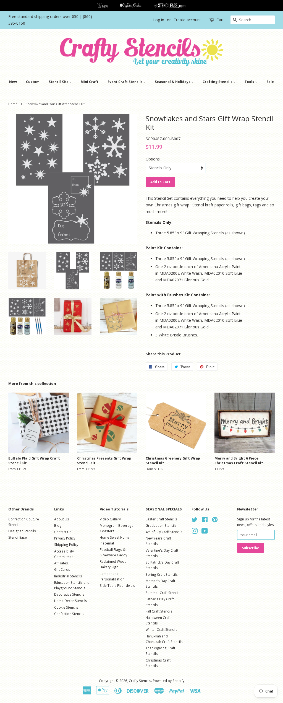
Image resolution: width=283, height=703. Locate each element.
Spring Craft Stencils (162, 574)
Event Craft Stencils (125, 81)
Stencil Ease (17, 537)
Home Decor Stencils (70, 600)
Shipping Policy (66, 544)
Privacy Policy (64, 538)
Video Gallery (110, 519)
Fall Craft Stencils (159, 611)
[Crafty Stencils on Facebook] (204, 520)
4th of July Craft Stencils (164, 532)
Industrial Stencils (68, 576)
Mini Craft (89, 81)
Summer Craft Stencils (163, 592)
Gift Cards (62, 569)
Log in (158, 19)
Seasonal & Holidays (173, 81)
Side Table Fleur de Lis (117, 585)
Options (153, 159)
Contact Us (63, 532)
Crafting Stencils (218, 81)
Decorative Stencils (69, 594)
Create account (187, 19)
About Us (61, 519)
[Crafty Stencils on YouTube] (204, 532)
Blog (58, 525)
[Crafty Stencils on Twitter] (195, 520)
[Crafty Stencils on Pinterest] (215, 520)
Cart (220, 19)
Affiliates (61, 563)
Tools (250, 81)
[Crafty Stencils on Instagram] (195, 532)
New (13, 81)
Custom (33, 81)
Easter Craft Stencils (161, 519)
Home (12, 104)
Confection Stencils (69, 613)
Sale (270, 81)
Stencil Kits (59, 81)
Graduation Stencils (161, 525)
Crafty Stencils (140, 680)
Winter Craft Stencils (161, 629)
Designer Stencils (22, 531)
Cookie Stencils (66, 607)
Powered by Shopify (168, 680)
